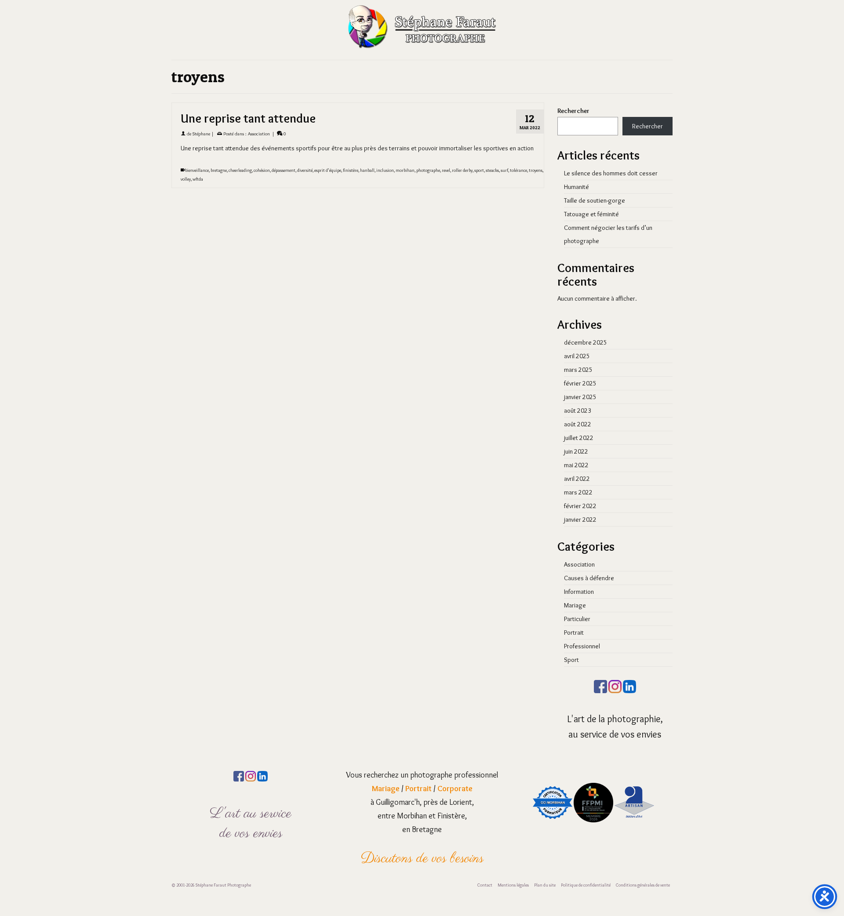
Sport (571, 660)
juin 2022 (576, 451)
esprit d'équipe (327, 170)
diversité (305, 170)
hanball (367, 170)
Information (579, 592)
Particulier (577, 619)
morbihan (405, 170)
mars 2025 (578, 370)
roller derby (462, 170)
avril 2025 (577, 356)
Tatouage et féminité (591, 214)
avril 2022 (577, 479)
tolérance (518, 170)
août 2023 (577, 410)
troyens (535, 170)
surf (504, 170)
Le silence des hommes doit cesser (611, 173)
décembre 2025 (585, 342)
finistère (350, 170)
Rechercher (573, 111)
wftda (198, 179)
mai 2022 (576, 465)
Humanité (576, 187)
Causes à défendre (589, 578)
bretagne (219, 170)
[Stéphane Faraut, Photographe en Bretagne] (422, 26)
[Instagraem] (615, 685)
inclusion (385, 170)
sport (479, 170)
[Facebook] (600, 685)
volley (186, 179)
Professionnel (582, 646)
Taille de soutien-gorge (594, 200)
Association (259, 134)
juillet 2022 (578, 438)
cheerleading (240, 170)
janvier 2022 (580, 519)
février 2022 (580, 506)
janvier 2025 (580, 397)
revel (446, 170)
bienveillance (197, 170)
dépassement (283, 170)
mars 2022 (578, 492)
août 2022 (577, 424)
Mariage (575, 605)
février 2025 (580, 383)
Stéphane (201, 134)
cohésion (262, 170)
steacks (492, 170)
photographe (428, 170)
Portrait (574, 632)
